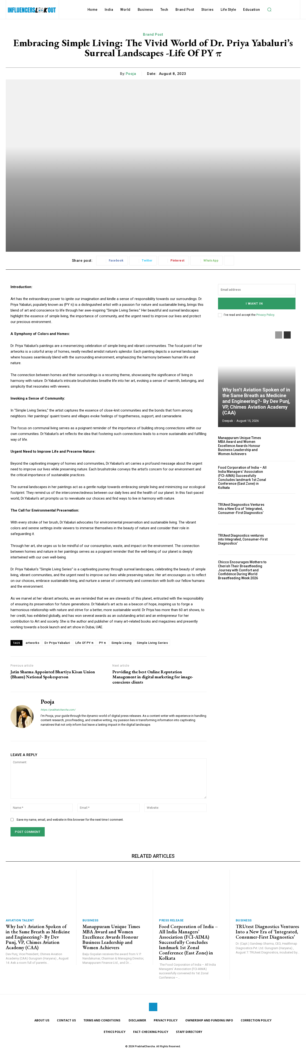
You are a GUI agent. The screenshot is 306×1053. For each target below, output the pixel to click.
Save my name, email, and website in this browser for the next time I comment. (70, 819)
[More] (229, 260)
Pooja (131, 74)
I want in (254, 303)
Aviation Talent (20, 920)
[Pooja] (22, 716)
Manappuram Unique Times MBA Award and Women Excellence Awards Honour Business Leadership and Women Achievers (239, 446)
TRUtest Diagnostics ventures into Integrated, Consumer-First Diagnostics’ (243, 540)
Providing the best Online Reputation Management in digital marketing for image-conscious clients (152, 677)
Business (90, 920)
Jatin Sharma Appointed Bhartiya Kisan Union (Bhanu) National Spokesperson (53, 674)
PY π (102, 643)
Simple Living (121, 643)
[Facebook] (153, 1007)
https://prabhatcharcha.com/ (58, 709)
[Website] (42, 732)
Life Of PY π (84, 643)
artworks (32, 643)
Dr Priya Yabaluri (57, 643)
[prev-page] (278, 335)
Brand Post (153, 34)
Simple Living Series (152, 643)
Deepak (227, 421)
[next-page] (287, 335)
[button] (269, 9)
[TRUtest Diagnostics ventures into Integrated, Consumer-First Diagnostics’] (283, 539)
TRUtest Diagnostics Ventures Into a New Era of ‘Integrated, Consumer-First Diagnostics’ (241, 509)
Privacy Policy (265, 315)
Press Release (171, 920)
